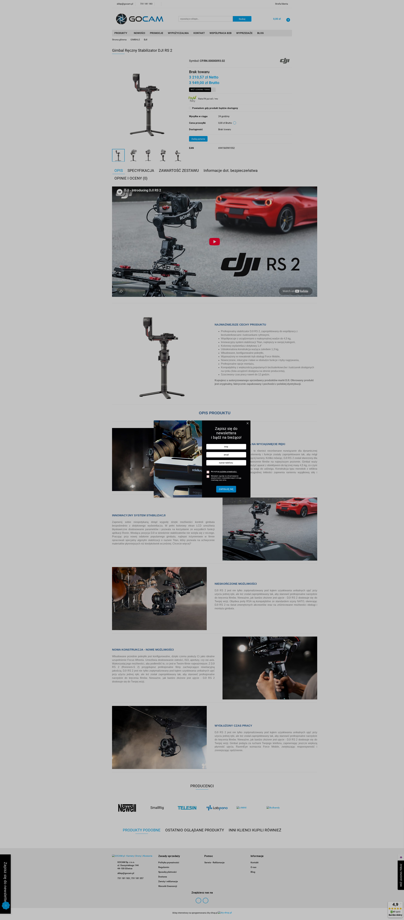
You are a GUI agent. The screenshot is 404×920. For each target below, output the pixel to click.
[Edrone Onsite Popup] (202, 460)
